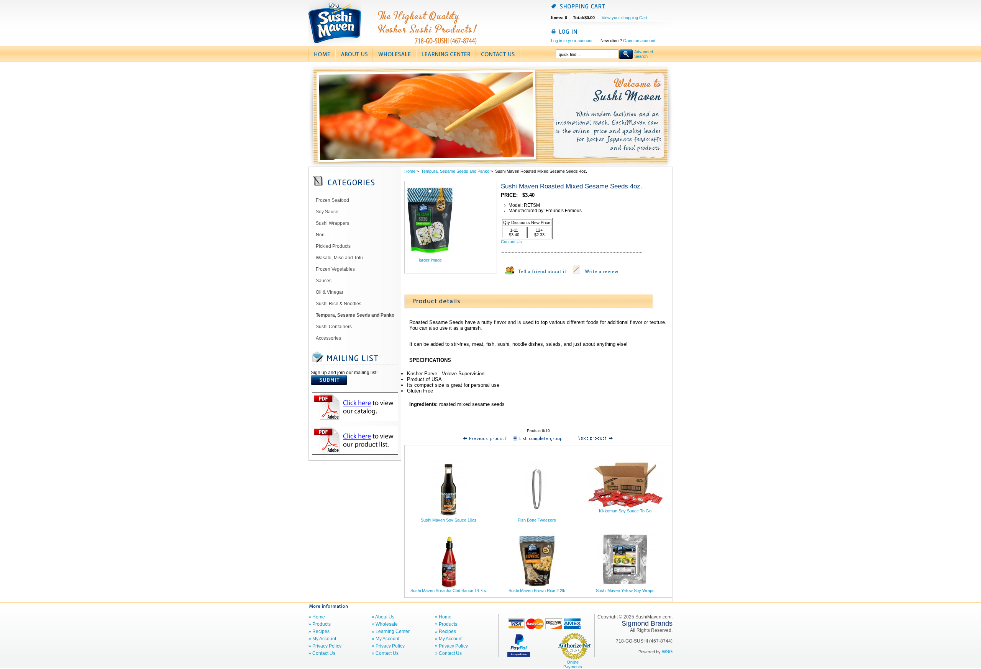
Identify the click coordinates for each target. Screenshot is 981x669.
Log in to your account (571, 40)
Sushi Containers (334, 326)
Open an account (639, 40)
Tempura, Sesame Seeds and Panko (455, 171)
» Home (316, 617)
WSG (667, 651)
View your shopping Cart (624, 17)
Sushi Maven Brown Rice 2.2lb (537, 590)
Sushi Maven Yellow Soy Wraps (625, 590)
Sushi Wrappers (332, 223)
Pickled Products (333, 246)
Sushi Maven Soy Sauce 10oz (449, 520)
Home (409, 171)
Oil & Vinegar (329, 292)
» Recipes (319, 631)
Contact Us (511, 241)
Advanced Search (643, 54)
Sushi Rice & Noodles (338, 303)
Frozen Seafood (332, 200)
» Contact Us (321, 653)
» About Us (383, 617)
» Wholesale (385, 624)
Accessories (328, 338)
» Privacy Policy (324, 646)
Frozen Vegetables (335, 269)
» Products (319, 624)
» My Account (322, 638)
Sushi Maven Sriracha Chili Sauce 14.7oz (448, 590)
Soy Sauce (327, 211)
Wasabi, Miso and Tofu (339, 257)
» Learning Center (391, 631)
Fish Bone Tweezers (537, 520)
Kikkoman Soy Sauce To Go (625, 511)
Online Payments (572, 664)
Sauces (323, 280)
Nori (320, 234)
